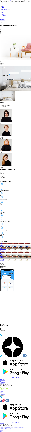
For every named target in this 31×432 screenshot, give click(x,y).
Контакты (1, 378)
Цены (3, 7)
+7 (0, 330)
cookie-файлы (11, 0)
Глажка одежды (4, 13)
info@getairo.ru (2, 383)
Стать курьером (2, 382)
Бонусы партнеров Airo (15, 377)
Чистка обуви (4, 15)
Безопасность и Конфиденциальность (5, 428)
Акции (3, 6)
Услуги (1, 431)
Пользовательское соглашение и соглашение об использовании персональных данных (12, 381)
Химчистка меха (4, 10)
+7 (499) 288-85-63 (2, 19)
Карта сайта (2, 379)
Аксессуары (3, 12)
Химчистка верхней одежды (6, 9)
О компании (2, 429)
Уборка (3, 14)
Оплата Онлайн (2, 380)
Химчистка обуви (4, 11)
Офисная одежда (4, 8)
